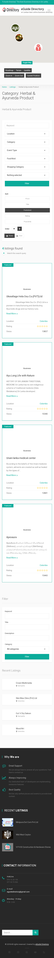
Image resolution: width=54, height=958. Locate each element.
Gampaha (21, 686)
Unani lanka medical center (21, 458)
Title (6, 622)
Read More (11, 313)
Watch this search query (16, 253)
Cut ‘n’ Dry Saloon (23, 713)
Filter (27, 183)
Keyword (8, 611)
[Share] (13, 280)
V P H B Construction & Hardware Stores (33, 847)
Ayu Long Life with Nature (20, 375)
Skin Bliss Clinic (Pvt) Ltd (26, 698)
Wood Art (20, 728)
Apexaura (11, 537)
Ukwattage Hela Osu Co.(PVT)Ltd (24, 296)
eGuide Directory (42, 944)
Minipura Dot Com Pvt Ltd (27, 822)
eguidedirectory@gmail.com (18, 892)
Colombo (44, 321)
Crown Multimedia (24, 683)
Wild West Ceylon (23, 835)
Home (4, 87)
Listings (13, 87)
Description (9, 633)
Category (8, 644)
